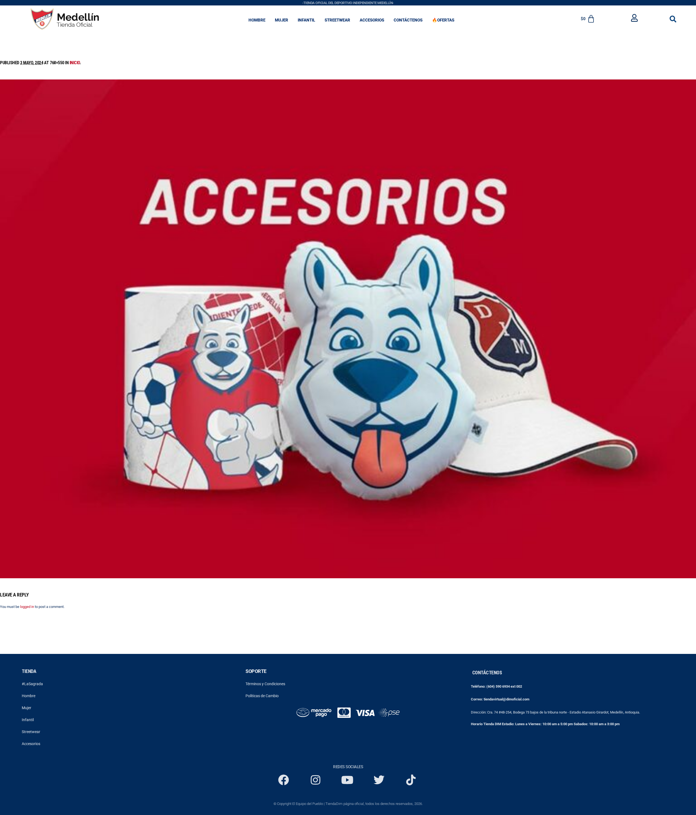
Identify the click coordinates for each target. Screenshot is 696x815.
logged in (27, 607)
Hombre (28, 696)
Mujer (26, 708)
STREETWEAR (337, 20)
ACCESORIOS (372, 20)
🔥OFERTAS (443, 20)
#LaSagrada (32, 684)
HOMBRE (256, 20)
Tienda (29, 671)
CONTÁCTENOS (408, 20)
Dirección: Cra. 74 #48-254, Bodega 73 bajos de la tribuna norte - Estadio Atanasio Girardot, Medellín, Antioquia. (555, 712)
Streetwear (31, 732)
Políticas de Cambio (262, 696)
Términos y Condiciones (265, 684)
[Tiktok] (410, 779)
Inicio (75, 62)
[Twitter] (379, 779)
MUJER (281, 20)
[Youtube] (347, 779)
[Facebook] (283, 779)
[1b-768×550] (348, 328)
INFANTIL (306, 20)
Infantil (28, 720)
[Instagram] (315, 779)
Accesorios (31, 744)
